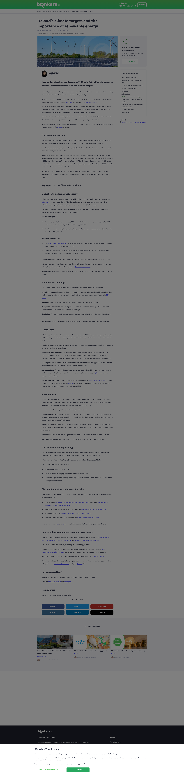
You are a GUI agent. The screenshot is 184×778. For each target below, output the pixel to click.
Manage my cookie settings (48, 770)
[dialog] (92, 389)
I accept (78, 770)
